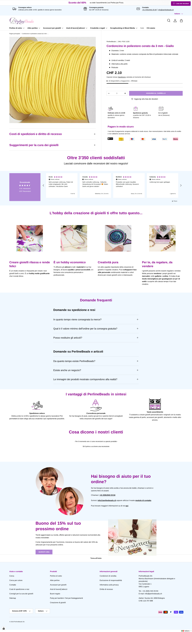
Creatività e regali (97, 28)
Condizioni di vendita (108, 576)
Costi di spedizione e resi (19, 589)
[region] (112, 185)
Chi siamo (151, 28)
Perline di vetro (15, 28)
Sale (142, 28)
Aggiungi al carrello (156, 93)
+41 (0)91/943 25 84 (149, 10)
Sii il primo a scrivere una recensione (96, 446)
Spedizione (122, 77)
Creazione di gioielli (58, 602)
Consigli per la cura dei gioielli (21, 594)
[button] (181, 20)
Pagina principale (14, 33)
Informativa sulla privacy (109, 585)
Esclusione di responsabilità (111, 580)
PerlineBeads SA (19, 621)
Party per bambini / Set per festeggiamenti (66, 598)
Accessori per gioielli (52, 28)
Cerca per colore (15, 580)
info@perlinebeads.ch (166, 10)
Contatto (12, 585)
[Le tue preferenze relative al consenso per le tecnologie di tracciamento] (4, 628)
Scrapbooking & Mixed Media (122, 28)
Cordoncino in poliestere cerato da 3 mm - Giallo (35, 33)
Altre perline (32, 28)
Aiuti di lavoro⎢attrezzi (75, 28)
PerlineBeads (111, 41)
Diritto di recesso (106, 589)
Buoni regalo (55, 594)
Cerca (11, 576)
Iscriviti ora (44, 552)
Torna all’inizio (96, 558)
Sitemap (12, 598)
